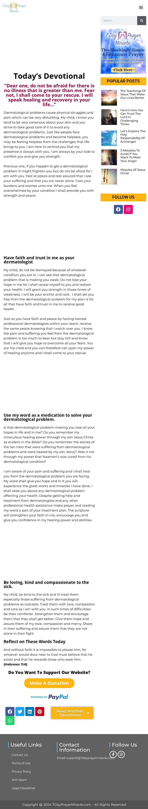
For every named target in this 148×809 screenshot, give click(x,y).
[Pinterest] (39, 711)
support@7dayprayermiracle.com (90, 758)
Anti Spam (19, 780)
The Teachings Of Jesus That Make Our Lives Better (132, 94)
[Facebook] (9, 711)
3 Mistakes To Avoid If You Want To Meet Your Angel (130, 156)
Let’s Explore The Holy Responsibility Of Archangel (132, 136)
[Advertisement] (49, 43)
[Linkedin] (29, 711)
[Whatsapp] (9, 720)
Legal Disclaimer (23, 788)
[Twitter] (19, 711)
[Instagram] (128, 209)
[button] (141, 7)
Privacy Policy (21, 771)
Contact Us (20, 755)
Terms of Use (21, 763)
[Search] (141, 20)
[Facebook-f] (113, 754)
